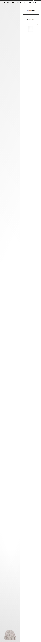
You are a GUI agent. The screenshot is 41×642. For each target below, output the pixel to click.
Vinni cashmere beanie (31, 6)
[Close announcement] (40, 0)
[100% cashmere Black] (33, 10)
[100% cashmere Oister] (31, 10)
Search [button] (30, 2)
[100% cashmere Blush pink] (28, 10)
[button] (3, 2)
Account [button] (33, 2)
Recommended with (24, 24)
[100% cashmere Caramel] (30, 10)
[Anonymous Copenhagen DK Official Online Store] (20, 2)
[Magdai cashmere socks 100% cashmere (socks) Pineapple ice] (30, 29)
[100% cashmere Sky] (27, 10)
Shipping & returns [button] (37, 24)
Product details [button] (32, 24)
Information (28, 24)
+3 (34, 10)
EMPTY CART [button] (37, 2)
